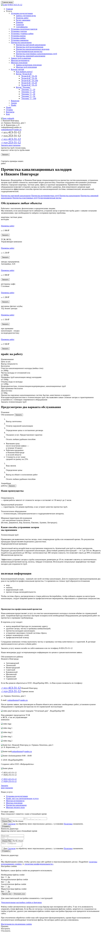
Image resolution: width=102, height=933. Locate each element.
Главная (9, 9)
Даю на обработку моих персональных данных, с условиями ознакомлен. (43, 824)
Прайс (13, 105)
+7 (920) (11, 143)
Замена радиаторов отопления (29, 65)
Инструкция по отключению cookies (16, 924)
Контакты (10, 112)
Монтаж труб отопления (26, 67)
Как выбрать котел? (24, 72)
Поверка (19, 22)
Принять (4, 926)
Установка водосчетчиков (22, 13)
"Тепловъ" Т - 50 (28, 96)
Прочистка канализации (21, 42)
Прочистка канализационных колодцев (32, 49)
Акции (14, 103)
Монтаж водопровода (20, 60)
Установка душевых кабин (22, 33)
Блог (8, 114)
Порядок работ (22, 18)
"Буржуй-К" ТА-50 (29, 76)
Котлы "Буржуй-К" (24, 74)
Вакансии (15, 101)
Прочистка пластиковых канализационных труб (36, 54)
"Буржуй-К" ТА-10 (29, 85)
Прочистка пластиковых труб (25, 198)
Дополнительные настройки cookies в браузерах (21, 902)
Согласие (12, 824)
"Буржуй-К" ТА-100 (29, 80)
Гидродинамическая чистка (49, 198)
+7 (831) (11, 139)
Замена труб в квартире (21, 58)
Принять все (6, 894)
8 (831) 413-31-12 (15, 5)
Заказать (5, 155)
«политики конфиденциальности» (38, 864)
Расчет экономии (23, 20)
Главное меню (7, 2)
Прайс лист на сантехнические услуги (22, 798)
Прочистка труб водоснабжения (29, 47)
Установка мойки (18, 38)
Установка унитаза (19, 31)
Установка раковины (19, 40)
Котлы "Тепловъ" (23, 87)
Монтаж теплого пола (15, 807)
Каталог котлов (17, 69)
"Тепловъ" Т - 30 (28, 94)
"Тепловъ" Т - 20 (28, 92)
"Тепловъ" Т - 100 (28, 98)
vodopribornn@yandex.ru (11, 130)
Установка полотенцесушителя (24, 29)
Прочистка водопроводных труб (45, 196)
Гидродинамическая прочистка (29, 51)
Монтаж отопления (19, 63)
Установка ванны (18, 36)
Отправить (6, 826)
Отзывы (9, 110)
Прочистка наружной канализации (31, 45)
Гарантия (20, 25)
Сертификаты (22, 27)
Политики (68, 824)
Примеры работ (7, 226)
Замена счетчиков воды (26, 16)
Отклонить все (19, 894)
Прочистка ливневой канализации (30, 56)
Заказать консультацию (11, 145)
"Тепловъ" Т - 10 (28, 89)
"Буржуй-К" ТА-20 (29, 83)
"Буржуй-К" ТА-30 (29, 78)
